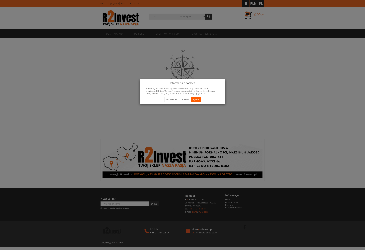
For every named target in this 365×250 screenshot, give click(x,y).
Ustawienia (171, 99)
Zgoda (196, 99)
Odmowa (185, 99)
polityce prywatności (197, 93)
